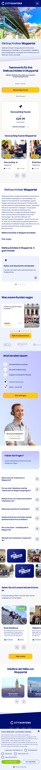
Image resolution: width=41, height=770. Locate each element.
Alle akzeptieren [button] (11, 762)
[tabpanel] (20, 269)
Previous (17, 175)
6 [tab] (21, 330)
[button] (20, 767)
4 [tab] (23, 283)
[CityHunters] (12, 3)
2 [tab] (18, 283)
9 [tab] (28, 330)
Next (24, 175)
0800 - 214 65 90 (15, 387)
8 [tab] (26, 330)
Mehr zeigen (6, 239)
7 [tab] (24, 330)
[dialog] (20, 749)
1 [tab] (16, 283)
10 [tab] (31, 330)
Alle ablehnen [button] (30, 762)
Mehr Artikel (20, 656)
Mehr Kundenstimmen (20, 336)
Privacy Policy (23, 746)
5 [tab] (25, 283)
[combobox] (39, 731)
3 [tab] (20, 283)
